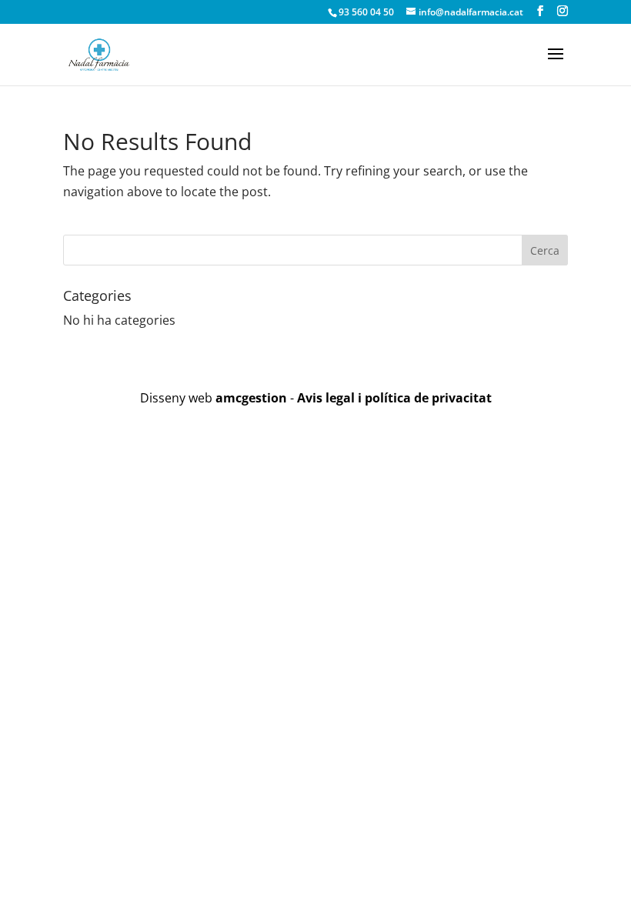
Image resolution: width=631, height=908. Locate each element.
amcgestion (251, 397)
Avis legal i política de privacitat (394, 397)
